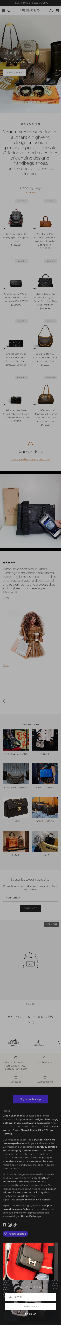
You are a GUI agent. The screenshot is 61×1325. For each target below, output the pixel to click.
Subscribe (30, 1306)
